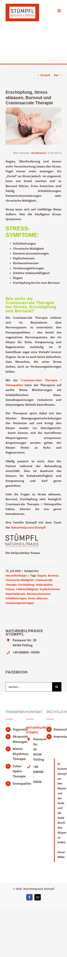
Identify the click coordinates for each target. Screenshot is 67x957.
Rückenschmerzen (38, 594)
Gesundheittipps (16, 575)
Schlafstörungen (16, 598)
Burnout (53, 575)
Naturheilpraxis (15, 594)
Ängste (41, 575)
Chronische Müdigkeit (20, 580)
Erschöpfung (26, 584)
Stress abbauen (38, 598)
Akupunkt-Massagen (16, 739)
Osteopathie (16, 784)
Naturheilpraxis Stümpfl (28, 527)
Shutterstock (38, 153)
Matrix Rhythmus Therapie (16, 754)
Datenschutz (57, 729)
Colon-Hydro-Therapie (16, 771)
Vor (56, 75)
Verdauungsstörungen (20, 603)
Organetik (16, 729)
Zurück (45, 75)
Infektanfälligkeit (27, 589)
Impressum (57, 736)
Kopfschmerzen (50, 589)
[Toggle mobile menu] (59, 11)
